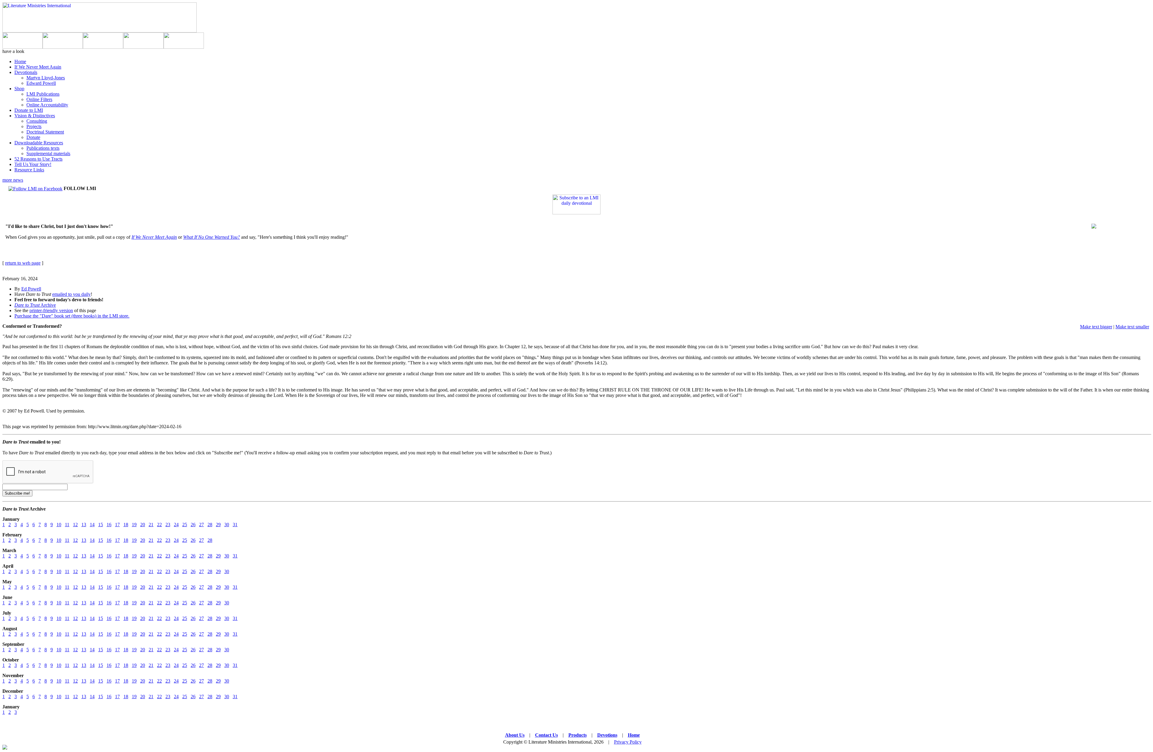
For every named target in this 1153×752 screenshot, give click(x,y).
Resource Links (29, 169)
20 (142, 524)
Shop (19, 88)
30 (226, 524)
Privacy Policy (628, 741)
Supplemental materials (48, 153)
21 (151, 524)
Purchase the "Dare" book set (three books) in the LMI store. (71, 315)
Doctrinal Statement (45, 131)
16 (109, 524)
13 (83, 524)
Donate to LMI (28, 110)
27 (201, 524)
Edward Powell (41, 83)
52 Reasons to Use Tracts (38, 158)
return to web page (23, 263)
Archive (35, 305)
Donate (33, 137)
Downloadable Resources (38, 142)
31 (235, 524)
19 (134, 524)
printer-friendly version (51, 310)
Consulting (36, 121)
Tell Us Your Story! (32, 164)
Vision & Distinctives (34, 115)
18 (125, 524)
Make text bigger (1096, 326)
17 (117, 524)
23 (167, 524)
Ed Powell (31, 288)
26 (193, 524)
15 (100, 524)
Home (20, 61)
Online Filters (39, 99)
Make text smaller (1132, 326)
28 (209, 524)
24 (176, 524)
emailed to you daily (71, 294)
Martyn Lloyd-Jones (45, 77)
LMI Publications (42, 94)
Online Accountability (47, 104)
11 (67, 524)
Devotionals (25, 72)
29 (218, 524)
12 (75, 524)
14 (92, 524)
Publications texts (42, 148)
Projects (33, 126)
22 (159, 524)
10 (58, 524)
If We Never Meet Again (37, 66)
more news (12, 180)
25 (184, 524)
